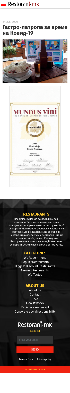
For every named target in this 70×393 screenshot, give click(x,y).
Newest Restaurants (35, 270)
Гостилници (19, 222)
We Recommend (35, 257)
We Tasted (35, 274)
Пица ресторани (50, 231)
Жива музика (50, 238)
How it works (35, 303)
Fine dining (19, 219)
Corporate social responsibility (35, 311)
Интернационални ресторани (43, 222)
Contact (35, 294)
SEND (35, 349)
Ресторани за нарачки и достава (29, 241)
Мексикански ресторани (35, 228)
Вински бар (51, 219)
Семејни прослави (33, 244)
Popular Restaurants (35, 261)
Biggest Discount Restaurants (35, 266)
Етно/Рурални (34, 238)
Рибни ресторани (44, 235)
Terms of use (26, 359)
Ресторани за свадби (21, 235)
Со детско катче (53, 244)
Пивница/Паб (32, 231)
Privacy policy (44, 359)
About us (35, 290)
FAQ (35, 298)
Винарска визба (35, 219)
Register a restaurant (35, 307)
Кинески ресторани (47, 225)
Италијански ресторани (22, 225)
